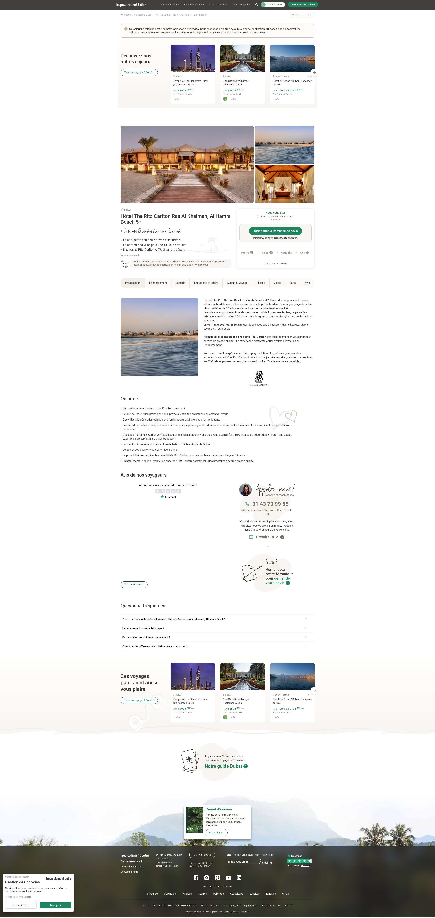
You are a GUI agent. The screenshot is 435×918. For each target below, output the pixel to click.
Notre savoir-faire (218, 4)
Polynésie (218, 893)
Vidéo (265, 252)
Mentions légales (232, 905)
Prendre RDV (267, 537)
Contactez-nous (129, 871)
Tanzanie (271, 893)
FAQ (279, 905)
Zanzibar (254, 893)
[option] (193, 75)
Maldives (187, 893)
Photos (245, 252)
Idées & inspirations (194, 4)
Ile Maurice (152, 893)
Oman (285, 893)
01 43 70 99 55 (270, 504)
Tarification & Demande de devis (275, 231)
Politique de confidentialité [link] (18, 897)
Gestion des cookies (210, 905)
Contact (289, 905)
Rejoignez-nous (251, 905)
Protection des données (186, 905)
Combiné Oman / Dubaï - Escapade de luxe (292, 82)
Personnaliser (21, 905)
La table (180, 282)
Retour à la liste (303, 14)
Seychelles (170, 893)
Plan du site (268, 905)
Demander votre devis (132, 866)
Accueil (145, 905)
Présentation (132, 282)
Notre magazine (241, 4)
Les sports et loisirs (206, 282)
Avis (302, 252)
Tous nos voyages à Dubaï (138, 72)
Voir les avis (133, 584)
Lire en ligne (215, 832)
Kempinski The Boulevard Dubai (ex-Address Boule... (190, 82)
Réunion (202, 893)
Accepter (55, 905)
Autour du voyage (237, 282)
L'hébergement (158, 282)
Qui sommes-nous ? (131, 861)
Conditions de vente (162, 905)
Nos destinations (170, 4)
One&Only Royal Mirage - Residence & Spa (236, 82)
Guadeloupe (236, 893)
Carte (284, 252)
